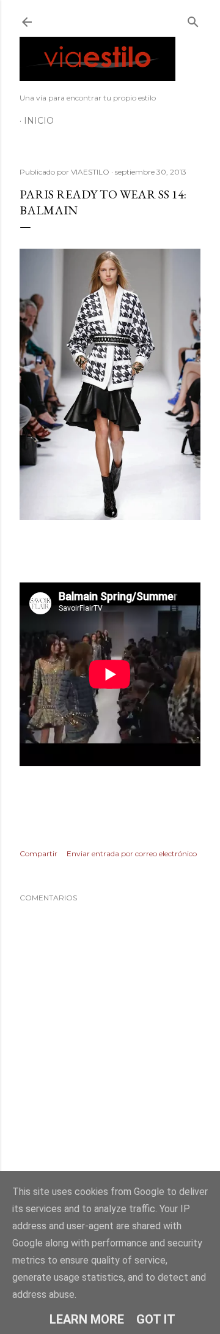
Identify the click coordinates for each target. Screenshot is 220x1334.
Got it (155, 1319)
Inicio (39, 120)
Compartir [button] (38, 853)
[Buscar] (193, 19)
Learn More (87, 1319)
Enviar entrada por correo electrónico (132, 853)
